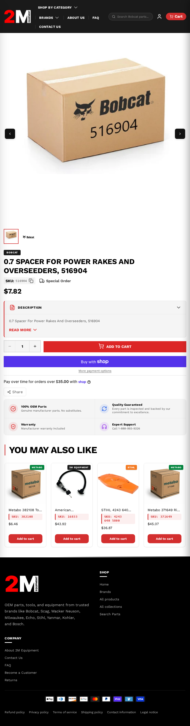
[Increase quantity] (34, 346)
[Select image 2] (28, 236)
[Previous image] (10, 134)
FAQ (95, 18)
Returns (11, 680)
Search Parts (110, 614)
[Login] (159, 16)
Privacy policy (39, 712)
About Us (76, 18)
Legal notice (149, 712)
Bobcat (12, 252)
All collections (111, 606)
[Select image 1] (11, 236)
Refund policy (15, 712)
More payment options (95, 371)
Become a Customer (21, 672)
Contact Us (50, 27)
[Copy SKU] (31, 280)
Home (104, 584)
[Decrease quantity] (9, 346)
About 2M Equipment (22, 650)
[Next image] (180, 134)
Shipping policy (92, 712)
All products (109, 599)
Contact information (121, 712)
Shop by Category (55, 7)
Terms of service (65, 712)
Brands (46, 18)
